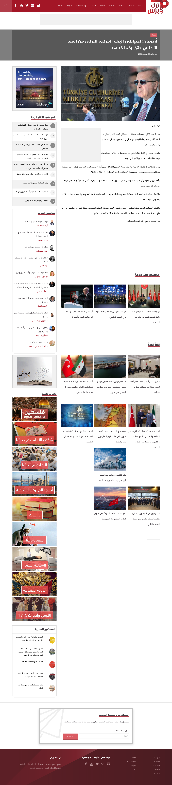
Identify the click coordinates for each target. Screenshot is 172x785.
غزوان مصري (42, 291)
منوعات (69, 5)
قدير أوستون (42, 240)
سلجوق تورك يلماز (40, 320)
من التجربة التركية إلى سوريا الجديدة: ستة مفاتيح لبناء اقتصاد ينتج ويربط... (31, 166)
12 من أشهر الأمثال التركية (32, 661)
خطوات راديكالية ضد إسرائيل (36, 200)
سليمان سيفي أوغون (38, 346)
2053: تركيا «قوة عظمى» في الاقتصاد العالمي (32, 146)
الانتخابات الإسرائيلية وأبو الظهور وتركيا (32, 191)
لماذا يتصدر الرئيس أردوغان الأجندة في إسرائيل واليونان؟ (32, 127)
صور (60, 5)
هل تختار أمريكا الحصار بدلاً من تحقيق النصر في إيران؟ (30, 136)
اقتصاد (131, 5)
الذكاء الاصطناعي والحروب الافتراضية (32, 174)
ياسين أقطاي (42, 306)
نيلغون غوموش (41, 276)
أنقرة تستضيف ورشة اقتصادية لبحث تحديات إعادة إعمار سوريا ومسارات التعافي (78, 386)
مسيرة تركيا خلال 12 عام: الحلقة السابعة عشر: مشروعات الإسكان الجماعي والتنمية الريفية (30, 652)
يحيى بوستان (42, 251)
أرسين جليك (43, 225)
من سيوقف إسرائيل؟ (39, 342)
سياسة (141, 5)
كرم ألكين (44, 265)
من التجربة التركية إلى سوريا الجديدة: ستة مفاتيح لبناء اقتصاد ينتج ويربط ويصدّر (31, 285)
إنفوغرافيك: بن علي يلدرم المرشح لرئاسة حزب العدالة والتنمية (29, 638)
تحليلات (121, 5)
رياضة (111, 5)
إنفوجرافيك (81, 5)
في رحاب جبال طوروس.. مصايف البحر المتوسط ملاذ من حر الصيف (32, 156)
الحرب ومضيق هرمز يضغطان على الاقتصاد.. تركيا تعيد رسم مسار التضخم (77, 436)
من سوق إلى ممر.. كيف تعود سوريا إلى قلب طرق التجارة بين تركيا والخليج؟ (112, 436)
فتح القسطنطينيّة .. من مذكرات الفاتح (30, 686)
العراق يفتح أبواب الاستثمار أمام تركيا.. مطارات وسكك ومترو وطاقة (145, 386)
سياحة (102, 5)
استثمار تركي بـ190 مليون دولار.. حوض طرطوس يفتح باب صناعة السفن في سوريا (111, 386)
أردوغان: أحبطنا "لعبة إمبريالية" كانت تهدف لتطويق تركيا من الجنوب (145, 316)
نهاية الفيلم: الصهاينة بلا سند (35, 183)
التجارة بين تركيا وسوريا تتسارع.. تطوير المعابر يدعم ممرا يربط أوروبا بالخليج (145, 518)
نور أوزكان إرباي (42, 335)
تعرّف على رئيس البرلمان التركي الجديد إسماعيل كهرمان (30, 674)
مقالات (93, 5)
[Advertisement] (81, 144)
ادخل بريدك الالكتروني (120, 731)
